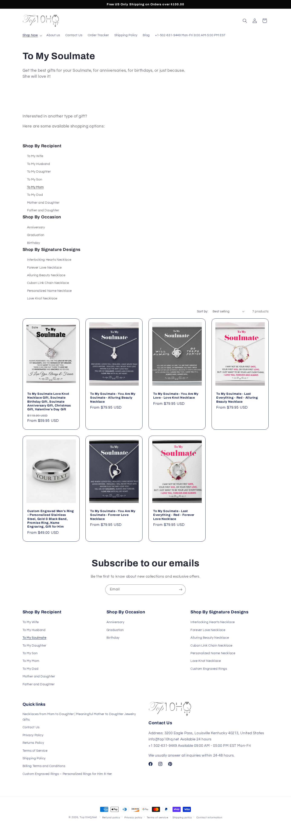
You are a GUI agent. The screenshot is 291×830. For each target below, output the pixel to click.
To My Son (34, 179)
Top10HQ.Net (88, 817)
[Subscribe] (181, 589)
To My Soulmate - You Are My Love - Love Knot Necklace (176, 395)
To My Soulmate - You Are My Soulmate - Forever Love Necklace (112, 515)
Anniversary (36, 227)
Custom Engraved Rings (208, 668)
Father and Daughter (43, 210)
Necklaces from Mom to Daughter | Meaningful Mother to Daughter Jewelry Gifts (79, 717)
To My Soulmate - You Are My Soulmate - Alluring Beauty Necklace (112, 397)
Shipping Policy (34, 758)
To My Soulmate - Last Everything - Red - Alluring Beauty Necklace (237, 397)
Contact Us (31, 727)
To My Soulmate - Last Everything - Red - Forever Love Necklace (173, 515)
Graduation (35, 235)
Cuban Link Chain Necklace (48, 283)
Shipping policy (182, 817)
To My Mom (35, 187)
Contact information (209, 817)
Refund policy (111, 817)
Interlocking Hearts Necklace (49, 259)
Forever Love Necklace (44, 267)
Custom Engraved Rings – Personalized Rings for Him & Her (67, 774)
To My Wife (35, 156)
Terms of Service (35, 750)
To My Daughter (39, 171)
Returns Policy (33, 742)
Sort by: (202, 311)
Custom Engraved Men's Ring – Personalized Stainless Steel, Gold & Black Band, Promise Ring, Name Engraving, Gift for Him (50, 518)
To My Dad (35, 194)
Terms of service (157, 817)
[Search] (245, 21)
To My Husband (38, 164)
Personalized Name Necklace (49, 290)
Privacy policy (133, 817)
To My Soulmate (34, 637)
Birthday (33, 243)
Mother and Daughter (43, 202)
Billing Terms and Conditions (44, 766)
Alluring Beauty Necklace (46, 275)
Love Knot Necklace (42, 298)
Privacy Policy (33, 735)
